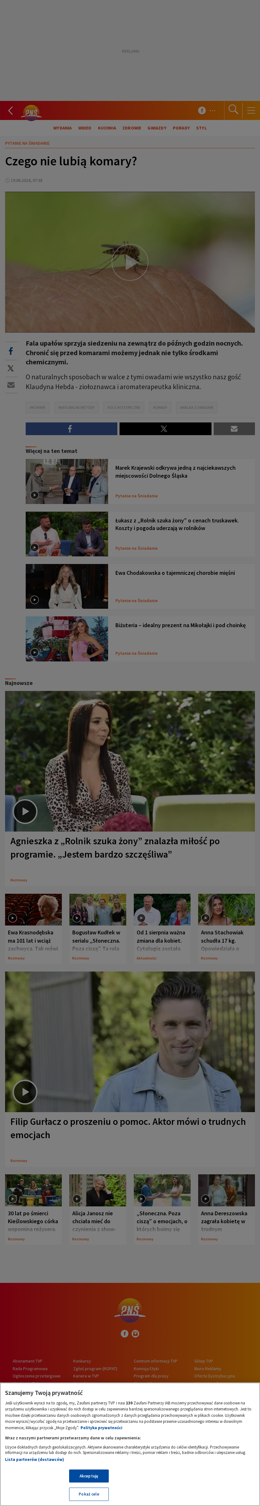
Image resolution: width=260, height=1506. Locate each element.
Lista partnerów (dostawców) (34, 1459)
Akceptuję (89, 1476)
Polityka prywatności (101, 1427)
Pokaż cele (89, 1494)
